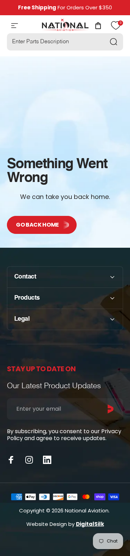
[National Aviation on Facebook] (11, 460)
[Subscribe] (111, 409)
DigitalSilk (90, 524)
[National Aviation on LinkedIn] (47, 460)
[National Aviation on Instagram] (29, 460)
